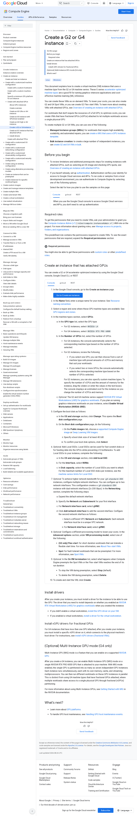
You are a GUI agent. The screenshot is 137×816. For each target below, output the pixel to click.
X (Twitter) (117, 778)
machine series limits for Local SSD (75, 474)
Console (94, 3)
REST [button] (78, 194)
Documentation (59, 31)
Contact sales (45, 784)
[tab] (56, 194)
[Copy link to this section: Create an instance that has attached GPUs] (110, 265)
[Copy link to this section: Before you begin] (72, 155)
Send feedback (118, 38)
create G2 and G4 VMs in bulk (67, 144)
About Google (45, 800)
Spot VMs (79, 554)
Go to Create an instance (67, 295)
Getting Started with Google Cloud (96, 775)
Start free (126, 11)
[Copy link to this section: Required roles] (65, 214)
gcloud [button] (68, 194)
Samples (53, 17)
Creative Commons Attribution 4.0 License (112, 743)
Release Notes (70, 778)
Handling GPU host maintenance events (104, 714)
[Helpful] (122, 31)
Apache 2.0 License (75, 745)
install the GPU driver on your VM (103, 611)
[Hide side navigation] (32, 811)
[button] (17, 47)
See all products (46, 769)
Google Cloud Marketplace (44, 779)
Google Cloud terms (81, 800)
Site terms (66, 800)
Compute (71, 31)
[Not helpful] (126, 31)
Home (47, 31)
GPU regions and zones (64, 312)
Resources (66, 17)
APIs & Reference (36, 17)
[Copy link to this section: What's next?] (65, 702)
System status (70, 782)
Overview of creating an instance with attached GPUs (97, 107)
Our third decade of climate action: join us (58, 805)
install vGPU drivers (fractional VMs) (92, 635)
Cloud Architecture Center (96, 785)
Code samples (94, 780)
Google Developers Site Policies (111, 745)
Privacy (56, 800)
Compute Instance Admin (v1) (62, 223)
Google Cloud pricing (47, 774)
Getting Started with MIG (112, 689)
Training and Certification (98, 791)
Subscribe (105, 810)
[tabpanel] (89, 203)
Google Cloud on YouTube (119, 783)
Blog (114, 769)
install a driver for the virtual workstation (102, 616)
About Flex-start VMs (111, 546)
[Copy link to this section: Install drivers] (66, 592)
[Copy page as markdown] (75, 43)
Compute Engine (19, 11)
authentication (83, 173)
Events (115, 774)
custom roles (101, 252)
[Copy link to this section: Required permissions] (72, 246)
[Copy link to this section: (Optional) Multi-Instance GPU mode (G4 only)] (114, 646)
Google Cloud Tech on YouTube (122, 790)
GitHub (91, 769)
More (38, 3)
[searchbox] (18, 26)
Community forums (72, 769)
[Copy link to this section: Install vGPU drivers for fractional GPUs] (95, 623)
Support (67, 774)
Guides (20, 17)
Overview (7, 17)
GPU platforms (74, 709)
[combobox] (71, 3)
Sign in (131, 3)
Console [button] (56, 194)
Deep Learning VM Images (85, 432)
